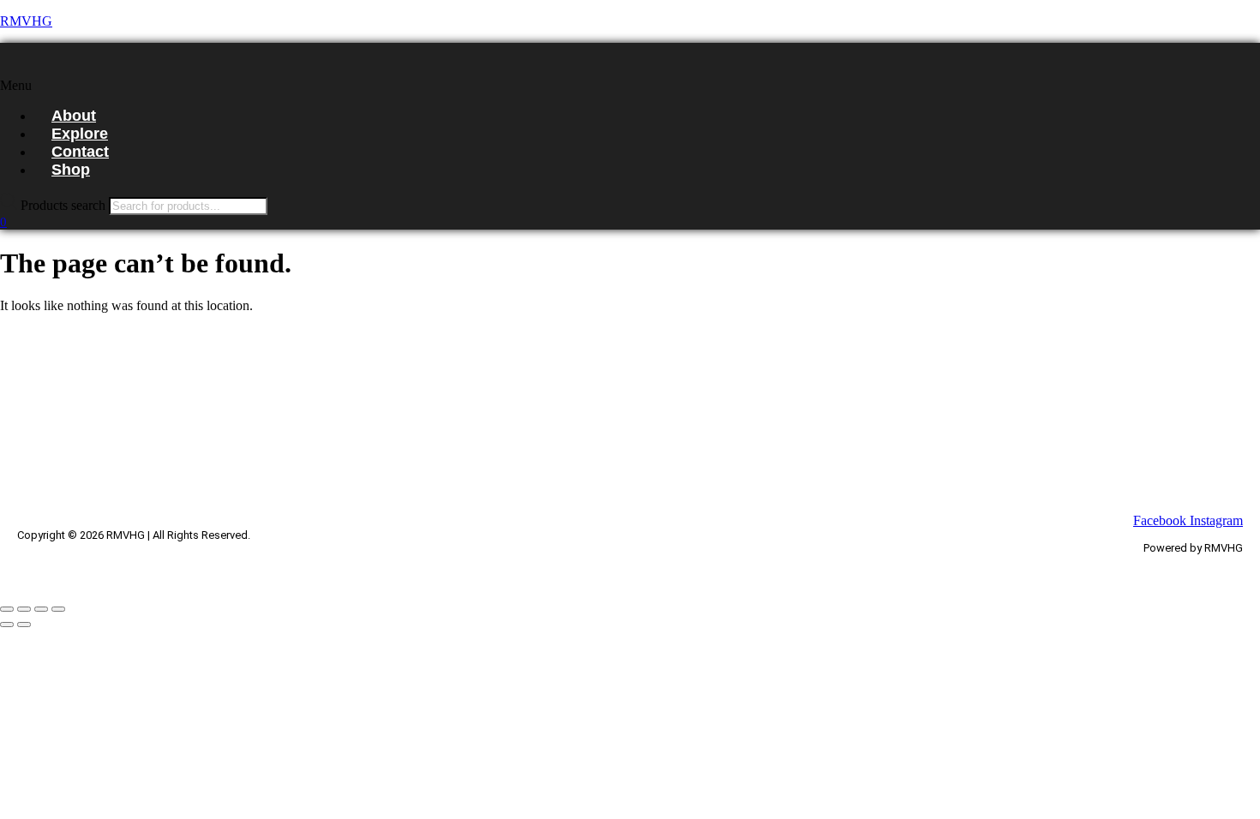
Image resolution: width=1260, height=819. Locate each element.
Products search (65, 205)
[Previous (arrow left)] (7, 624)
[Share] (41, 609)
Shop (70, 169)
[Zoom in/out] (7, 609)
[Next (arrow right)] (24, 624)
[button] (272, 85)
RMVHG (26, 21)
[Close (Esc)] (58, 609)
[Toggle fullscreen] (24, 609)
